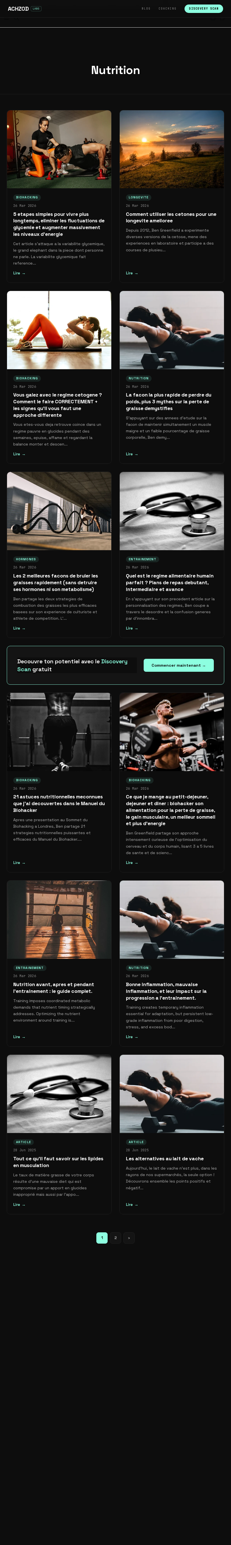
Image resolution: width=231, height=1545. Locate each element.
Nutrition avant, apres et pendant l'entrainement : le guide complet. (53, 987)
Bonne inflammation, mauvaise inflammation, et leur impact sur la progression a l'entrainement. (166, 991)
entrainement (142, 559)
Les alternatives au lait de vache (165, 1159)
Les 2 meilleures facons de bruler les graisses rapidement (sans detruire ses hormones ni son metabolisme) (55, 582)
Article (23, 1142)
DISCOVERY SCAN (204, 8)
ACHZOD (18, 8)
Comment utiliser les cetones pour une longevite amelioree (171, 217)
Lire (16, 273)
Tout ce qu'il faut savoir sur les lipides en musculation (58, 1162)
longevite (138, 197)
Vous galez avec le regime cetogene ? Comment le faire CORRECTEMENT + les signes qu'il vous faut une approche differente (57, 405)
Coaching (168, 8)
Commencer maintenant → (179, 665)
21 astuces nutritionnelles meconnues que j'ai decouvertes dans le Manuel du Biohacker (59, 803)
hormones (26, 559)
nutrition (139, 378)
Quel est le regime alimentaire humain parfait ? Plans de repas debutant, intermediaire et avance (170, 582)
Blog (146, 8)
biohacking (27, 197)
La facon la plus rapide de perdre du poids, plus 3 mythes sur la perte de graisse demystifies (168, 401)
